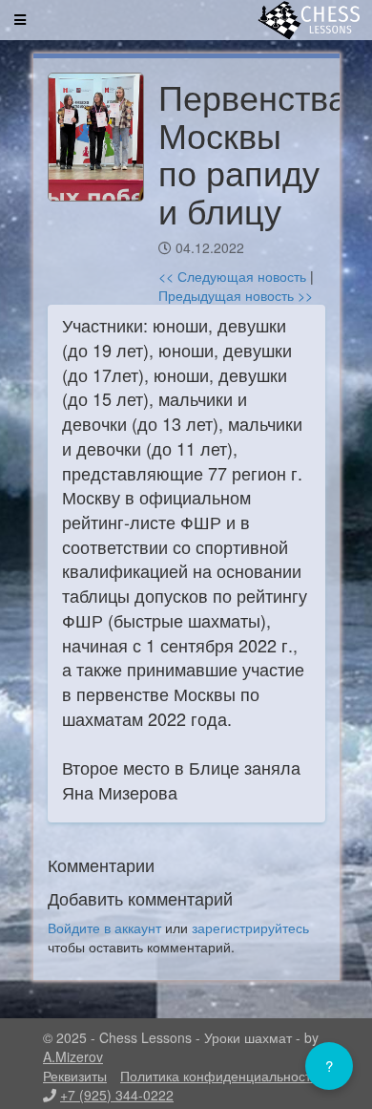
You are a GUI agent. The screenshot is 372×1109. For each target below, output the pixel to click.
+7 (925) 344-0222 (117, 1094)
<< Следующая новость (232, 276)
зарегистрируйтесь (250, 927)
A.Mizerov (73, 1056)
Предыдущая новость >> (235, 295)
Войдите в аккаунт (104, 927)
